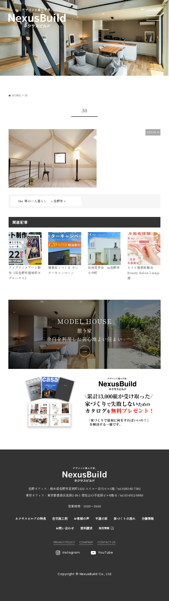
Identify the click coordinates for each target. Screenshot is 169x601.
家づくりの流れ (124, 518)
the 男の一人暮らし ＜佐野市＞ (42, 201)
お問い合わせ (65, 528)
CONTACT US (106, 542)
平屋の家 (101, 518)
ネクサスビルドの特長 (30, 518)
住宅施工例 (60, 518)
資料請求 (86, 528)
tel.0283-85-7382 (129, 488)
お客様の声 (81, 518)
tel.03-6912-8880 (131, 495)
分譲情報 (147, 518)
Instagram (71, 552)
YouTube (105, 552)
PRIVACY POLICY (64, 542)
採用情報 (104, 528)
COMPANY (86, 542)
